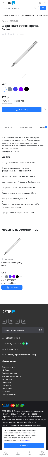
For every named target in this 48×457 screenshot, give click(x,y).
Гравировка (6, 382)
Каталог (14, 16)
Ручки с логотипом (27, 16)
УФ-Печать (6, 370)
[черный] (26, 89)
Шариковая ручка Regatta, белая (11, 264)
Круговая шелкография (11, 376)
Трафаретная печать (10, 373)
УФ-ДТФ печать (8, 379)
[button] (43, 8)
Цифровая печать (9, 394)
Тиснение (6, 391)
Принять (24, 445)
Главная (5, 16)
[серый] (9, 89)
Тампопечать (7, 388)
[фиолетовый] (21, 89)
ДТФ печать (6, 385)
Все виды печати (8, 367)
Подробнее (25, 440)
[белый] (4, 89)
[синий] (15, 89)
